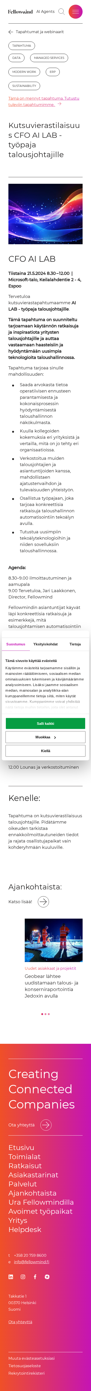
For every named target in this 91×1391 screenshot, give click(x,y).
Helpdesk (24, 1229)
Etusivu (21, 1147)
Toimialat (24, 1156)
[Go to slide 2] (45, 1014)
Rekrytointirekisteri (26, 1373)
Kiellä (45, 751)
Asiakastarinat (33, 1175)
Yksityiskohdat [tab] (45, 644)
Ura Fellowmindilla (41, 1202)
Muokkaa (42, 737)
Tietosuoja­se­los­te (24, 1366)
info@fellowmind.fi (31, 1262)
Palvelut (22, 1184)
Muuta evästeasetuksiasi (31, 1358)
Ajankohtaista (32, 1193)
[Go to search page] (61, 11)
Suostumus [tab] (15, 644)
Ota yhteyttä (20, 1322)
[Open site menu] (76, 12)
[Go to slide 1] (42, 1014)
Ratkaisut (25, 1165)
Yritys (17, 1220)
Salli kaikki (45, 723)
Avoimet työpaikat (40, 1211)
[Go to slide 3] (49, 1014)
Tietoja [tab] (75, 644)
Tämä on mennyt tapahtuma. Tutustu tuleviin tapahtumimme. (43, 101)
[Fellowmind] (21, 11)
